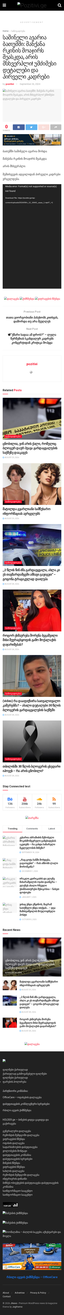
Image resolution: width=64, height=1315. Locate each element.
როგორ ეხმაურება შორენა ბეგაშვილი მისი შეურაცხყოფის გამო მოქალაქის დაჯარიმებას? (30, 640)
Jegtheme (17, 1307)
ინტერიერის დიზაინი (15, 1178)
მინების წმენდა (11, 1163)
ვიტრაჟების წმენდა (14, 1139)
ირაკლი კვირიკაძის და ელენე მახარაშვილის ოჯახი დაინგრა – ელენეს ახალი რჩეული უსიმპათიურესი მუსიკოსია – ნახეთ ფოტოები (39, 885)
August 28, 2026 (11, 584)
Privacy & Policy (38, 1292)
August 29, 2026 (11, 457)
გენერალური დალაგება (17, 1131)
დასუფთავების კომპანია (17, 1155)
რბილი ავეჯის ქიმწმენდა (17, 1110)
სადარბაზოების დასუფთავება (20, 1147)
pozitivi (10, 84)
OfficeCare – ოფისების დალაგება (22, 1097)
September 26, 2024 (30, 84)
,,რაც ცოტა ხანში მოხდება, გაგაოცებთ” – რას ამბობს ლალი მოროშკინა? (39, 863)
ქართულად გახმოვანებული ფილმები (25, 1073)
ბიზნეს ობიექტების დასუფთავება (22, 1182)
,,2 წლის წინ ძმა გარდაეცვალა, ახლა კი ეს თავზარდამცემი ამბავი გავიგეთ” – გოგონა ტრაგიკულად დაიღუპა (31, 574)
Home (6, 31)
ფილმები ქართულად (15, 1069)
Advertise (20, 1292)
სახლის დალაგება (13, 1171)
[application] (32, 236)
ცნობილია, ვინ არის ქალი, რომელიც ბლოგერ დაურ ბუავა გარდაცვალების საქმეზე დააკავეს (30, 448)
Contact (7, 1296)
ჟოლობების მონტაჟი (15, 1150)
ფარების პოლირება (14, 1081)
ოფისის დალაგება (14, 1143)
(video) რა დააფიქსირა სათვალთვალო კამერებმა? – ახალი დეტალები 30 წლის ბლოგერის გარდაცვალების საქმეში (31, 705)
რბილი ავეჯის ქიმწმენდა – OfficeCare (32, 1277)
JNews (13, 1303)
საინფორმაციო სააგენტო (18, 1190)
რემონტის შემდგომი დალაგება (21, 1135)
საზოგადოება (18, 31)
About (6, 1292)
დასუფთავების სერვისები (17, 1158)
